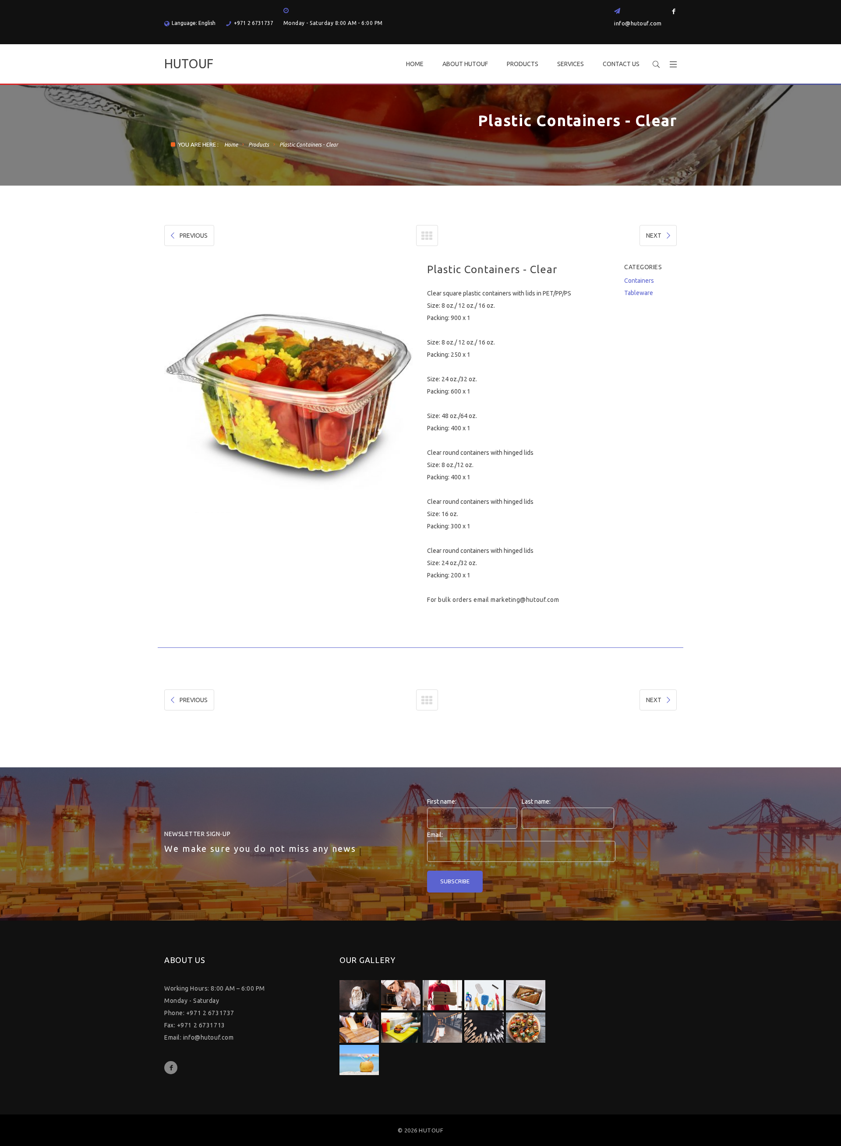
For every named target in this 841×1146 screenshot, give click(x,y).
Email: (435, 834)
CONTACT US (621, 63)
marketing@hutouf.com (525, 599)
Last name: (536, 801)
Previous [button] (188, 388)
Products (258, 145)
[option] (370, 388)
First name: (441, 801)
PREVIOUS (194, 235)
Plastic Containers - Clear (308, 145)
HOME (415, 63)
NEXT (653, 235)
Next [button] (389, 388)
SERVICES (570, 63)
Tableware (638, 292)
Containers (639, 280)
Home (231, 145)
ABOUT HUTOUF (465, 63)
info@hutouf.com (638, 23)
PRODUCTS (522, 63)
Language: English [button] (194, 23)
